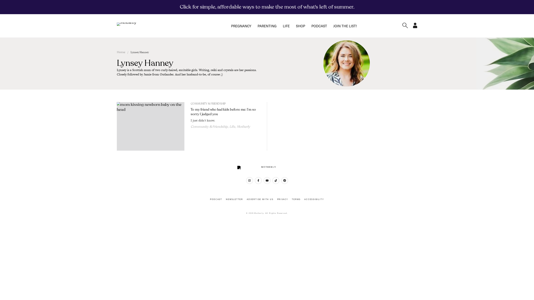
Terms (296, 199)
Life (286, 25)
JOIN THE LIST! (345, 25)
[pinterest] (284, 180)
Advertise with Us (260, 199)
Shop (300, 25)
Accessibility (314, 199)
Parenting (267, 25)
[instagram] (249, 180)
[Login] (415, 27)
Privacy (282, 199)
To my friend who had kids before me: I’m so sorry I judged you (223, 111)
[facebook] (258, 180)
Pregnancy (241, 25)
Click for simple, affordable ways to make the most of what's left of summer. (267, 6)
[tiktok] (275, 180)
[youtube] (267, 180)
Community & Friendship (208, 104)
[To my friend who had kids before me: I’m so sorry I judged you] (150, 126)
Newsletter (234, 199)
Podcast (319, 25)
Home (121, 52)
